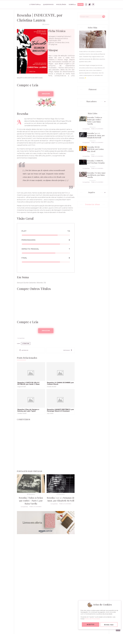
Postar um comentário (35, 506)
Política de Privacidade (92, 619)
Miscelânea (61, 4)
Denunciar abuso (92, 204)
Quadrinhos (48, 4)
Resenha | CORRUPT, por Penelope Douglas (96, 162)
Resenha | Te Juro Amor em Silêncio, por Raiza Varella (96, 175)
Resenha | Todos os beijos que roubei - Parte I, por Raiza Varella (31, 500)
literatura (25, 343)
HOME (80, 4)
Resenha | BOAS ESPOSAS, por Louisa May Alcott (95, 149)
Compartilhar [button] (21, 338)
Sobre (71, 4)
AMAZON (46, 94)
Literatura (34, 4)
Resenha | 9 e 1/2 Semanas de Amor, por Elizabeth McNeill (60, 499)
